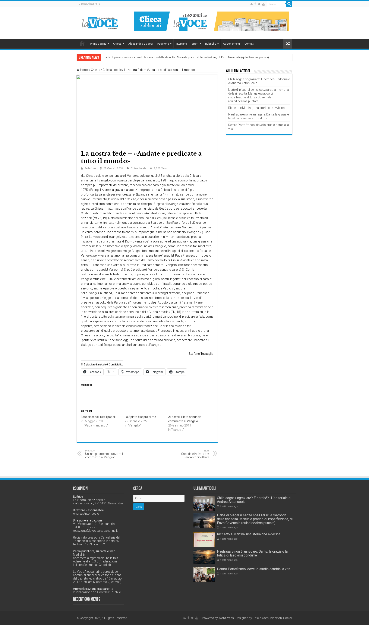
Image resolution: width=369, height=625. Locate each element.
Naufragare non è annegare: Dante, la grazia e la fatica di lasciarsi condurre (252, 553)
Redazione (90, 168)
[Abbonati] (211, 21)
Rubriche (210, 43)
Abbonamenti (231, 43)
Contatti (249, 43)
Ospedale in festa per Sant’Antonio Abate (195, 454)
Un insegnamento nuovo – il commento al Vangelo (104, 454)
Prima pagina (98, 43)
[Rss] (251, 4)
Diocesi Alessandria (89, 3)
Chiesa (117, 43)
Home (82, 43)
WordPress (226, 618)
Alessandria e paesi (140, 43)
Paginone (163, 43)
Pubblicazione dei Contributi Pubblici (97, 592)
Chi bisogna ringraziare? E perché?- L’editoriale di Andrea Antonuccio (254, 500)
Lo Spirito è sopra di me (140, 417)
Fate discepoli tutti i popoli (98, 417)
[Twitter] (259, 4)
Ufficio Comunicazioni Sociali (272, 618)
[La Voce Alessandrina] (100, 22)
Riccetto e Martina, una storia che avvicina (256, 108)
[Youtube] (263, 4)
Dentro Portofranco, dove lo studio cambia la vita (253, 569)
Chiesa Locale (112, 70)
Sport (195, 43)
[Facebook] (255, 4)
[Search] (289, 4)
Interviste (181, 43)
